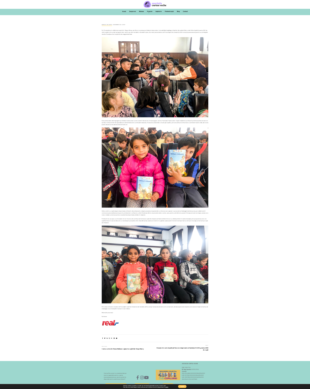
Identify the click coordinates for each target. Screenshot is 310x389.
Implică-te (159, 11)
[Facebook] (138, 377)
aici (112, 312)
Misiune (141, 11)
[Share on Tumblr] (109, 338)
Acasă (124, 11)
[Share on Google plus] (111, 338)
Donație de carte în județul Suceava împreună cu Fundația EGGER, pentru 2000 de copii (182, 349)
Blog (178, 11)
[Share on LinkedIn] (107, 338)
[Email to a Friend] (116, 338)
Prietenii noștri (169, 11)
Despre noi (132, 11)
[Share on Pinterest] (114, 338)
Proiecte (149, 11)
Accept (182, 386)
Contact (185, 11)
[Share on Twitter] (104, 338)
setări (166, 387)
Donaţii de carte (107, 24)
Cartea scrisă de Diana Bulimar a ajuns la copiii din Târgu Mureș (123, 349)
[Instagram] (142, 377)
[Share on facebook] (102, 338)
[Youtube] (146, 377)
